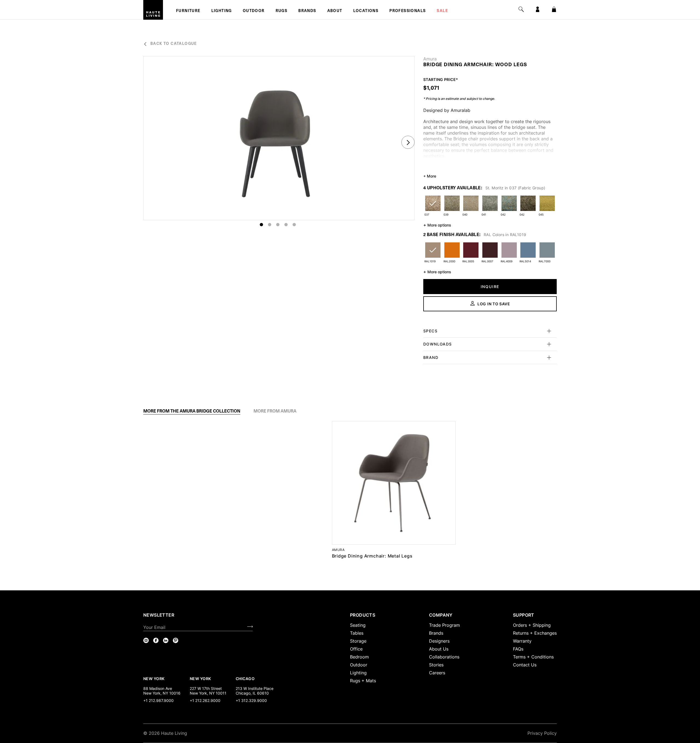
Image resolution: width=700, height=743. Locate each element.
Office (356, 649)
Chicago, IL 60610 (252, 693)
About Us (438, 649)
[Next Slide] (408, 142)
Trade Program (444, 625)
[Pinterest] (175, 640)
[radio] (432, 207)
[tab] (191, 411)
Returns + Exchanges (535, 633)
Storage (358, 641)
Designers (439, 641)
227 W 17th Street (206, 688)
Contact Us (524, 664)
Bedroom (359, 657)
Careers (437, 672)
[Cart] (554, 9)
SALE (442, 11)
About (334, 11)
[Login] (537, 9)
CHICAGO (245, 678)
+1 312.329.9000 (251, 700)
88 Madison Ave (157, 688)
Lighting (221, 11)
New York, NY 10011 (208, 693)
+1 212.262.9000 (205, 700)
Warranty (522, 641)
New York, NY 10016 (161, 693)
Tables (356, 633)
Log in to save (493, 303)
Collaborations (444, 657)
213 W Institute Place (254, 688)
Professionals (407, 11)
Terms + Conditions (533, 657)
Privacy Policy (542, 733)
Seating (358, 625)
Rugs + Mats (363, 680)
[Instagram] (146, 640)
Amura (430, 59)
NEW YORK (154, 678)
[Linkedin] (165, 640)
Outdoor (254, 11)
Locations (366, 11)
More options (437, 225)
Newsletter (158, 615)
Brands (307, 11)
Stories (436, 664)
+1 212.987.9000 (158, 700)
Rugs (282, 11)
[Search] (521, 9)
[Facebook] (156, 640)
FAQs (518, 649)
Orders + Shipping (532, 625)
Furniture (188, 11)
